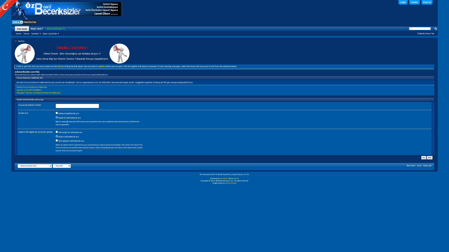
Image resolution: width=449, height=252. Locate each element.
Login (403, 2)
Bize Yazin (411, 165)
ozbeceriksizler (231, 183)
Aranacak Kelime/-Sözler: (30, 105)
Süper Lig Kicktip (50, 34)
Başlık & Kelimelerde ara (69, 118)
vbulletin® (224, 179)
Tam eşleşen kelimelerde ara (71, 141)
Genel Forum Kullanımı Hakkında (32, 87)
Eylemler (35, 34)
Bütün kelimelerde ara (68, 137)
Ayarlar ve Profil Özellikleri (29, 90)
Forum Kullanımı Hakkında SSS (30, 78)
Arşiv (419, 165)
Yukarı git (427, 165)
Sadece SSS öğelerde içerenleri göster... (36, 132)
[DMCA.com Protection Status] (24, 24)
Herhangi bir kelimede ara (70, 132)
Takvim (26, 34)
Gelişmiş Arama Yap (425, 33)
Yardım (414, 2)
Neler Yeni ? (37, 29)
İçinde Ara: (23, 113)
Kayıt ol (427, 2)
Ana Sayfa (22, 29)
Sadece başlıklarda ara (68, 113)
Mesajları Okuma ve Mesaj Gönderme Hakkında (38, 93)
